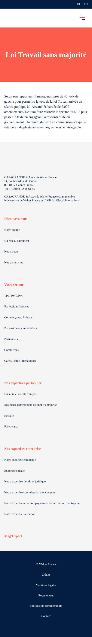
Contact (46, 616)
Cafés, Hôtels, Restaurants (20, 361)
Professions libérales (16, 306)
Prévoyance (11, 426)
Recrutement (46, 595)
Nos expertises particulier (23, 383)
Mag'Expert (13, 536)
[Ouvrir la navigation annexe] (6, 4)
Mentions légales (46, 585)
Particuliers (11, 339)
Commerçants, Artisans (18, 317)
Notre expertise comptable (20, 460)
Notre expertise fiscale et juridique (25, 481)
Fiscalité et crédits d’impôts (20, 394)
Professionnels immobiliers (20, 328)
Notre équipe (12, 230)
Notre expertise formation (19, 514)
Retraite (9, 416)
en (86, 4)
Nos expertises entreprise (22, 449)
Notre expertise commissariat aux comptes (29, 492)
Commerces (11, 350)
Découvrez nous (15, 219)
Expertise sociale (14, 471)
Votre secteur (14, 285)
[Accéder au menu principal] (82, 17)
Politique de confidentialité (46, 606)
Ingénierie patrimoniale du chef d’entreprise (30, 405)
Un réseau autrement (16, 241)
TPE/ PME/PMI (14, 296)
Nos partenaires (13, 262)
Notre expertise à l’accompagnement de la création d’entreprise (42, 503)
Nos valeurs (11, 251)
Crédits (46, 574)
